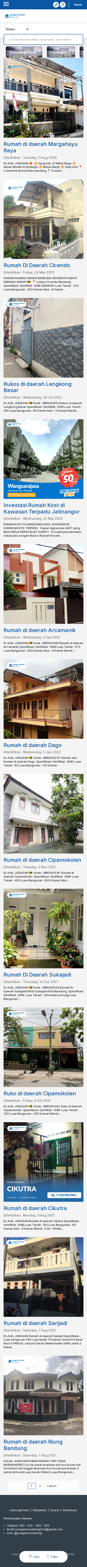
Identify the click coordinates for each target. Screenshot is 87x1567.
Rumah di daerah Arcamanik (40, 630)
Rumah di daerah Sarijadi (35, 1323)
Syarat (54, 1510)
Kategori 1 (61, 52)
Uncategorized (24, 52)
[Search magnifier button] (78, 39)
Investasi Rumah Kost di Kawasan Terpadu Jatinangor (42, 508)
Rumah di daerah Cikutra (35, 1208)
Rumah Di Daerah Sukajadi (37, 974)
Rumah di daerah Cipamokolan (42, 860)
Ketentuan (70, 1510)
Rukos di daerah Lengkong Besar (38, 387)
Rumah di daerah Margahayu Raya (41, 147)
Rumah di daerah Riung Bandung (33, 1444)
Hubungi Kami (19, 1510)
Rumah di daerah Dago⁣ (33, 745)
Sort (36, 1557)
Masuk (78, 4)
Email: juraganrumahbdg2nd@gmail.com (35, 1529)
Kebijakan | (41, 1510)
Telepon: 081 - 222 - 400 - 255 (28, 1525)
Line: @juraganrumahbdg (24, 1533)
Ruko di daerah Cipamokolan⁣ (40, 1093)
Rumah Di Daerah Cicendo (37, 265)
